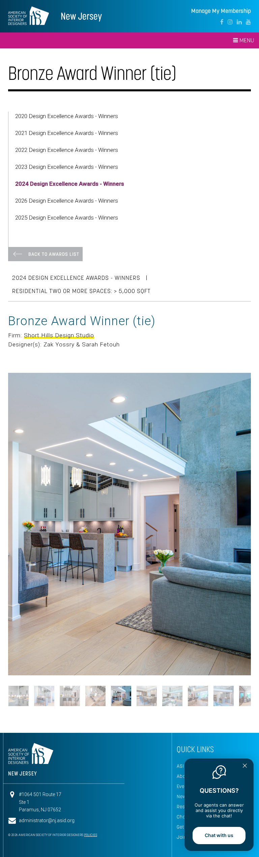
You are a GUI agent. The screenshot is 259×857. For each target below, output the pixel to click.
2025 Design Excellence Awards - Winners (66, 217)
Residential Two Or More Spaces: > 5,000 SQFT (81, 291)
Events (184, 655)
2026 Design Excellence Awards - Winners (66, 200)
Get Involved (191, 696)
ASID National (192, 635)
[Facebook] (222, 22)
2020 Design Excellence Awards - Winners (66, 116)
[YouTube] (248, 22)
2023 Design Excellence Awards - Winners (66, 166)
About (184, 645)
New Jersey (81, 16)
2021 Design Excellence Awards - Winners (66, 133)
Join (182, 706)
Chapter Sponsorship (201, 685)
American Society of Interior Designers (28, 15)
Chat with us (219, 835)
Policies (90, 703)
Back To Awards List (53, 254)
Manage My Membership (221, 11)
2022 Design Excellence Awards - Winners (66, 149)
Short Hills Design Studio (59, 335)
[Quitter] (245, 766)
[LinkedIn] (239, 22)
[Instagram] (230, 22)
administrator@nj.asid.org (47, 689)
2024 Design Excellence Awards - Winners (69, 183)
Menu (246, 40)
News (183, 665)
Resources (189, 675)
